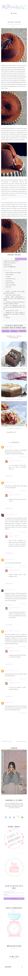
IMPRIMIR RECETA (21, 258)
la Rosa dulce (10, 670)
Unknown (8, 446)
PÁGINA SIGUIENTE (7, 741)
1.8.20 (13, 702)
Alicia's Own (9, 514)
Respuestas (9, 458)
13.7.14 (17, 670)
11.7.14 (13, 446)
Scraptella (9, 589)
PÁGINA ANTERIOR (21, 741)
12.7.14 (15, 589)
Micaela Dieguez (14, 460)
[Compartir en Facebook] (21, 432)
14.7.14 (11, 608)
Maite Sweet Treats (12, 631)
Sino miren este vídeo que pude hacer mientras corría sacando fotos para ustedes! (14, 197)
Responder (22, 456)
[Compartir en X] (18, 432)
